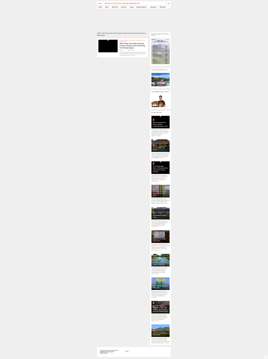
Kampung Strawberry (141, 7)
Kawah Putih (114, 7)
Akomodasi (123, 7)
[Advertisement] (134, 20)
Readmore (133, 55)
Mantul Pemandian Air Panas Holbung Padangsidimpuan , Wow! (160, 124)
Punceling (163, 7)
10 (154, 330)
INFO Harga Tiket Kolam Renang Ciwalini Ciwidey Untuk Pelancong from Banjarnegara (132, 46)
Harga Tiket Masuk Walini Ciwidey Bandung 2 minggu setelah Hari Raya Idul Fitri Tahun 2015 (160, 191)
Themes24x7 (110, 352)
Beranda (126, 351)
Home (100, 7)
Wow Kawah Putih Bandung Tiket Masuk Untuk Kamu (159, 239)
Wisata (106, 7)
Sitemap (132, 7)
